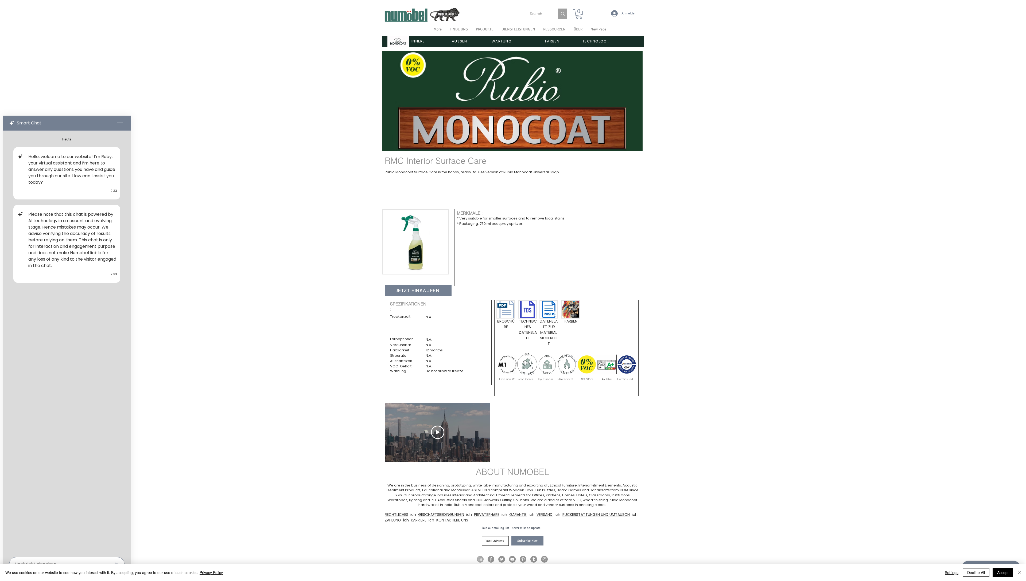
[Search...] (562, 14)
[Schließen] (1019, 572)
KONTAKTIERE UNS (452, 520)
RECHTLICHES (396, 514)
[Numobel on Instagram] (544, 559)
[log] (67, 342)
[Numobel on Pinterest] (523, 559)
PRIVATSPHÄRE (486, 514)
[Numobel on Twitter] (501, 559)
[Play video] (437, 432)
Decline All (976, 572)
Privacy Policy (211, 572)
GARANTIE (518, 514)
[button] (578, 29)
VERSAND (545, 514)
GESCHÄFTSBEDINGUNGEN (441, 514)
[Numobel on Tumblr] (533, 559)
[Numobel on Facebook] (491, 559)
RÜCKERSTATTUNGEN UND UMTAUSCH (596, 514)
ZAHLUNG (393, 520)
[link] (579, 14)
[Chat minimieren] (120, 123)
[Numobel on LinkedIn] (480, 559)
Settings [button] (951, 572)
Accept (1003, 572)
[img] (507, 366)
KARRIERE (418, 520)
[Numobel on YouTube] (512, 559)
